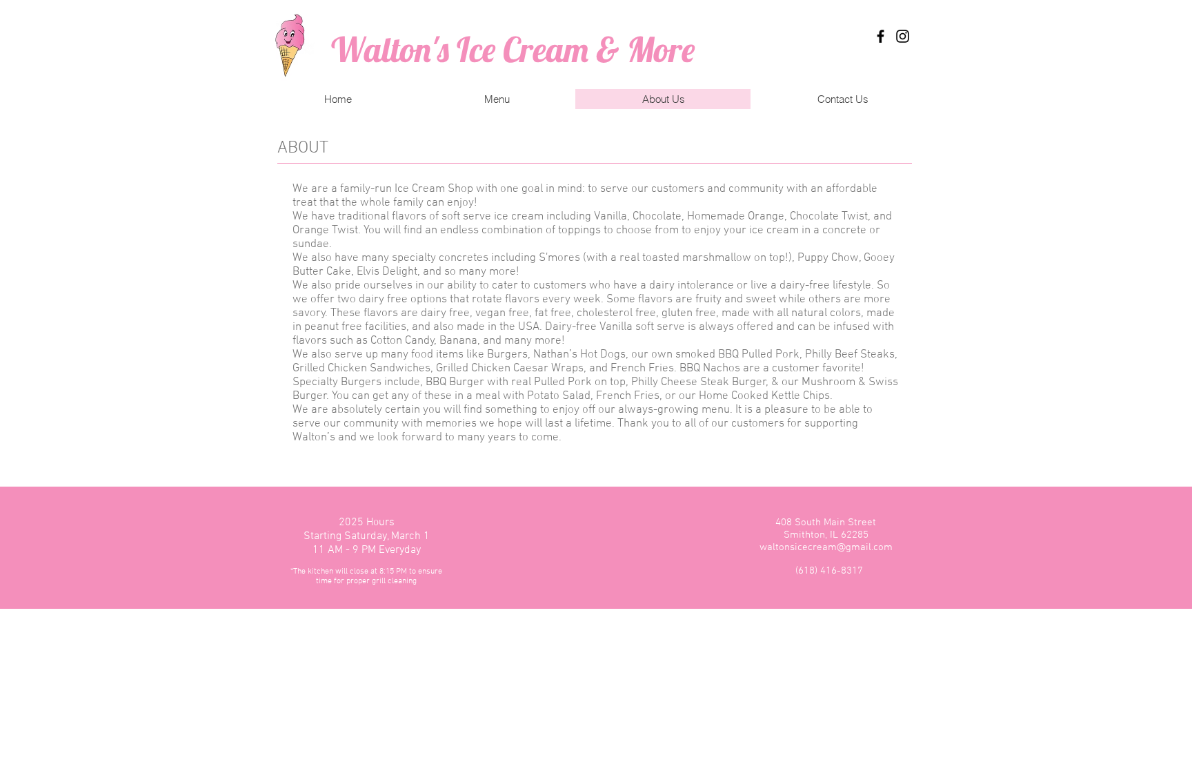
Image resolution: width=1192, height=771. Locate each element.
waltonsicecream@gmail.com (826, 547)
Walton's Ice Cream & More (513, 49)
